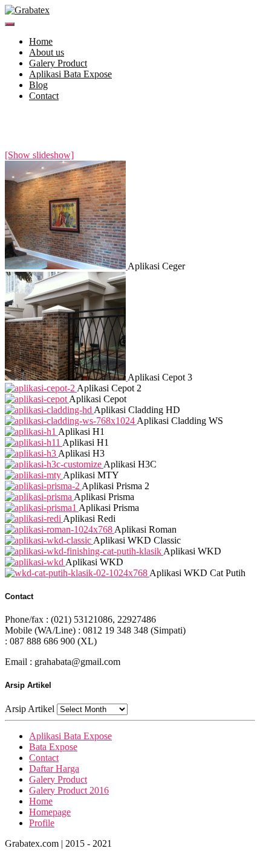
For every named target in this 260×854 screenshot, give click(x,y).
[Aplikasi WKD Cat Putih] (77, 573)
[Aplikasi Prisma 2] (43, 486)
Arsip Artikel (29, 709)
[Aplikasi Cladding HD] (49, 410)
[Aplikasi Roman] (59, 529)
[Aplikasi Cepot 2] (41, 388)
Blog (38, 85)
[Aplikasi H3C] (54, 464)
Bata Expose (53, 747)
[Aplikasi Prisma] (39, 497)
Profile (41, 823)
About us (46, 52)
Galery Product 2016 (69, 790)
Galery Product (58, 63)
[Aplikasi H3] (31, 453)
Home (41, 41)
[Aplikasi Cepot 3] (66, 377)
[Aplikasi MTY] (34, 475)
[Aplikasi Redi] (34, 518)
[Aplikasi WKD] (84, 551)
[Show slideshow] (39, 155)
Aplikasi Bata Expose (70, 74)
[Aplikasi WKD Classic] (49, 540)
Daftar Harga (54, 768)
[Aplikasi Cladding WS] (71, 421)
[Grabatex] (27, 10)
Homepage (50, 812)
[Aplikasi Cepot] (37, 399)
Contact (44, 96)
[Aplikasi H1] (31, 431)
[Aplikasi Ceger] (66, 266)
